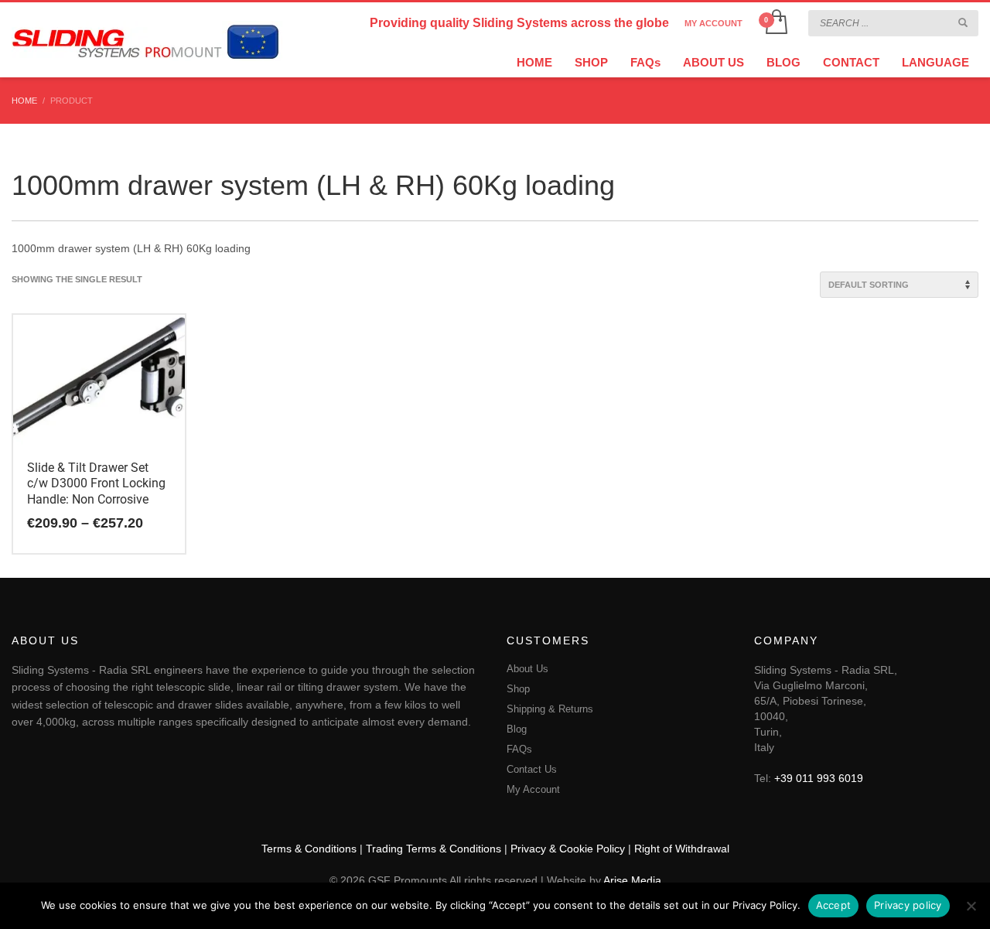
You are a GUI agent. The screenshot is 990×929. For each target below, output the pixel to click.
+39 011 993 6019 (818, 778)
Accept (834, 905)
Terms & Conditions (309, 848)
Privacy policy (908, 905)
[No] (970, 906)
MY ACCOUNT (713, 23)
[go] (963, 22)
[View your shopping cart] (775, 23)
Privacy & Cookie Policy (567, 848)
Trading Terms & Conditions (433, 848)
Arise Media (632, 880)
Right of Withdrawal (681, 848)
